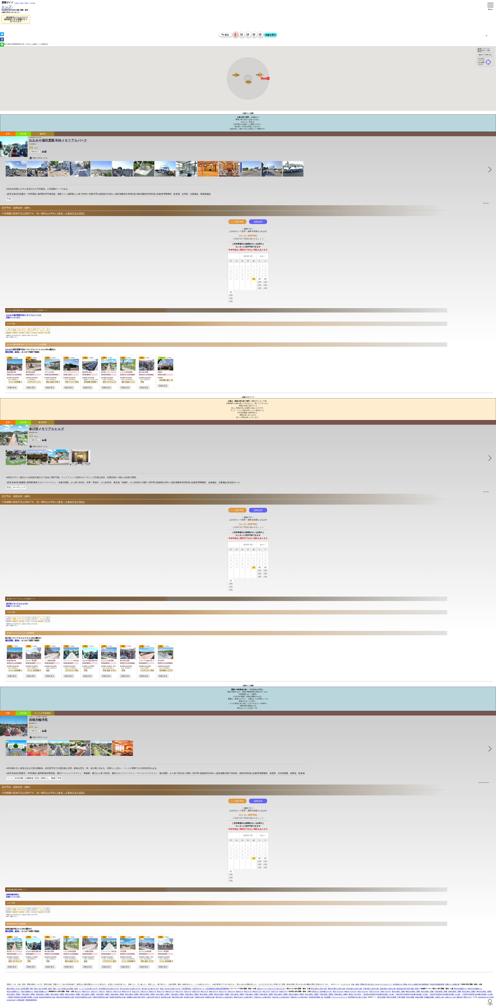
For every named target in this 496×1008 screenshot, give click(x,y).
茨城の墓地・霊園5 (340, 994)
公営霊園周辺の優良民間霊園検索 (217, 989)
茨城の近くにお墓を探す (299, 997)
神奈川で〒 (86, 991)
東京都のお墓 (165, 997)
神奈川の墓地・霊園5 (296, 994)
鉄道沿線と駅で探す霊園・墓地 (407, 989)
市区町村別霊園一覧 (316, 997)
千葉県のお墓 (199, 997)
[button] (236, 75)
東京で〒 (78, 991)
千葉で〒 (102, 991)
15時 (259, 288)
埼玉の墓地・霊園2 (88, 994)
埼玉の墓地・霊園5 (311, 994)
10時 (259, 282)
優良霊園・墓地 (12, 352)
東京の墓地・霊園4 (206, 994)
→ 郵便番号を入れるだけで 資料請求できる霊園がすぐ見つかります (16, 19)
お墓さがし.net (450, 997)
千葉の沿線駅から (26, 991)
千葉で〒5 (274, 991)
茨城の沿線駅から (40, 991)
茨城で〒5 (282, 991)
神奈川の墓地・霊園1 (483, 991)
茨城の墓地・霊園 (454, 991)
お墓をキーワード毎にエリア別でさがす (271, 989)
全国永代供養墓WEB (437, 984)
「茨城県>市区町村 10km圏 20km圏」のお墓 (22, 997)
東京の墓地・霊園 (398, 991)
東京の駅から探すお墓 (319, 989)
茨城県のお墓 (209, 997)
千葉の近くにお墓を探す (262, 997)
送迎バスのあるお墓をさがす (170, 989)
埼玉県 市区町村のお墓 (83, 997)
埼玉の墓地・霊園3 (162, 994)
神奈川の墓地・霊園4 (221, 994)
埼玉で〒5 (266, 991)
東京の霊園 (381, 997)
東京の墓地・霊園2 (57, 994)
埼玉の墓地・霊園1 (13, 994)
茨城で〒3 (195, 991)
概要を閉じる (35, 151)
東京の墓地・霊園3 (131, 994)
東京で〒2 (117, 991)
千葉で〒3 (187, 991)
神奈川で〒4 (213, 991)
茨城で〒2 (152, 991)
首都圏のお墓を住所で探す (136, 997)
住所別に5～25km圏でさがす (321, 991)
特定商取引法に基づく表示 (357, 997)
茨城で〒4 (239, 991)
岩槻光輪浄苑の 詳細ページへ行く (13, 895)
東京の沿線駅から (460, 989)
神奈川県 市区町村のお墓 (65, 997)
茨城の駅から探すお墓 (387, 989)
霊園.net (459, 997)
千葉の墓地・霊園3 (177, 994)
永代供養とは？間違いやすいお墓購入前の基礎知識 (410, 984)
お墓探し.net (439, 997)
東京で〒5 (247, 991)
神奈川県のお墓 (177, 997)
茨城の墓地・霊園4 (266, 994)
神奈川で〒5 (257, 991)
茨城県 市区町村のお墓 (117, 997)
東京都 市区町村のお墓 (47, 997)
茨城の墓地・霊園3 (191, 994)
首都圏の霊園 (428, 997)
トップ (7, 6)
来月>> (262, 256)
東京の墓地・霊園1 (468, 991)
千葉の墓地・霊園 (441, 991)
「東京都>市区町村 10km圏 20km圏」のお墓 (377, 994)
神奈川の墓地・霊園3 (147, 994)
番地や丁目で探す (355, 994)
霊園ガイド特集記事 (452, 984)
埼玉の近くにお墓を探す (280, 997)
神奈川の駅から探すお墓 (336, 989)
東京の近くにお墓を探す (224, 997)
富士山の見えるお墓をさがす (130, 989)
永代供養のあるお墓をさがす (109, 989)
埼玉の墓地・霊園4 (237, 994)
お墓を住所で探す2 (153, 997)
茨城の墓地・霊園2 (117, 994)
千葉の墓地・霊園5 (326, 994)
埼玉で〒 (94, 991)
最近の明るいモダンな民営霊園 (17, 989)
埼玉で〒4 (222, 991)
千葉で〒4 (230, 991)
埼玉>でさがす (362, 991)
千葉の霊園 (401, 997)
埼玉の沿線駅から (13, 991)
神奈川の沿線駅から (475, 989)
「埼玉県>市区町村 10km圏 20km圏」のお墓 (444, 994)
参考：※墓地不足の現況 (71, 213)
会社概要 (327, 997)
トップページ (345, 984)
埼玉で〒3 (179, 991)
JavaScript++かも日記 (485, 997)
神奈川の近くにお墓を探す (243, 997)
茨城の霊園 (419, 997)
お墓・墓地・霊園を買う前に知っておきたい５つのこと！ (371, 984)
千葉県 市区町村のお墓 (100, 997)
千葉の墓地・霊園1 (28, 994)
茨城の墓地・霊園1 (42, 994)
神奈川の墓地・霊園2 (72, 994)
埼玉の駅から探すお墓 (354, 989)
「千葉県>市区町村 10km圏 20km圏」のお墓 (476, 994)
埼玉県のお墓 (188, 997)
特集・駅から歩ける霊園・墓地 (40, 989)
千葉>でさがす (374, 991)
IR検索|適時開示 (31, 1000)
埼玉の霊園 (410, 997)
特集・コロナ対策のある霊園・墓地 (65, 989)
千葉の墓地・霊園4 (251, 994)
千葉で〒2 (143, 991)
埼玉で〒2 (135, 991)
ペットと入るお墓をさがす (88, 989)
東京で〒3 (160, 991)
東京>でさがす (338, 991)
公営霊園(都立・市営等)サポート (192, 989)
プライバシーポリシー (339, 997)
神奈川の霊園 (391, 997)
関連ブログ (467, 997)
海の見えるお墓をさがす (150, 989)
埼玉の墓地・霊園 (427, 991)
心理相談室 (20, 1000)
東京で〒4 (204, 991)
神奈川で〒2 (126, 991)
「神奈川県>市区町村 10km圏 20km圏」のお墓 (411, 994)
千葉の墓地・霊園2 (102, 994)
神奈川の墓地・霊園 (413, 991)
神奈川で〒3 (169, 991)
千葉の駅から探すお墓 (370, 989)
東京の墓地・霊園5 (280, 994)
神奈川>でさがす (350, 991)
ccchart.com (11, 1000)
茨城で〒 (109, 991)
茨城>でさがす (385, 991)
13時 (259, 285)
